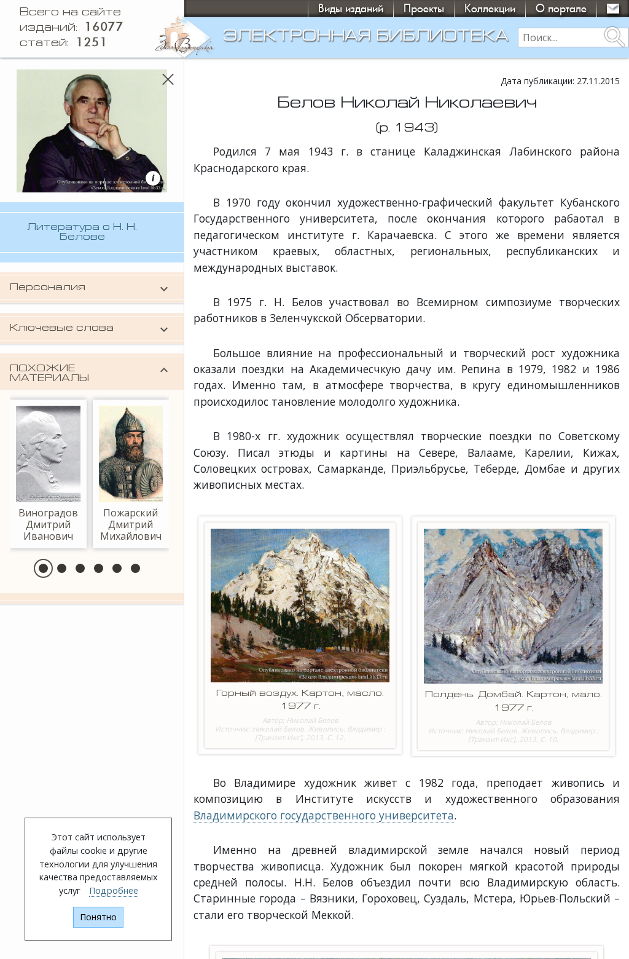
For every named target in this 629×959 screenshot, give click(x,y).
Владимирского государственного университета (323, 815)
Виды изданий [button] (350, 8)
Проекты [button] (424, 8)
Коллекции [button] (489, 8)
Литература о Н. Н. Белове (82, 232)
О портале (561, 8)
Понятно (98, 917)
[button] (43, 568)
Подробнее (113, 890)
